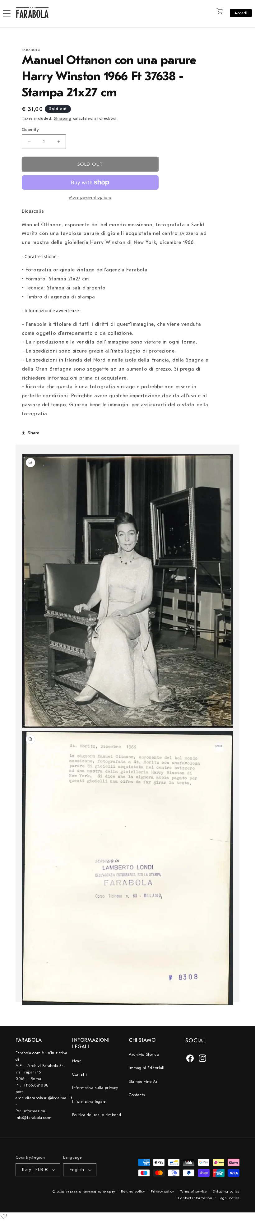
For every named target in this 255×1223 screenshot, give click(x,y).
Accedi (240, 13)
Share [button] (34, 433)
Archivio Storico (144, 1054)
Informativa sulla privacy (95, 1087)
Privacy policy (162, 1191)
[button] (7, 14)
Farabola (73, 1192)
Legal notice (229, 1198)
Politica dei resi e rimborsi (96, 1114)
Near (76, 1061)
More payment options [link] (90, 197)
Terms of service (193, 1191)
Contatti (79, 1074)
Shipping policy (226, 1191)
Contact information (195, 1198)
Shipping (63, 118)
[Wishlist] (3, 1216)
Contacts (137, 1094)
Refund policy (133, 1191)
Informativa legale (89, 1101)
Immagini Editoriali (146, 1067)
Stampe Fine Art (144, 1081)
